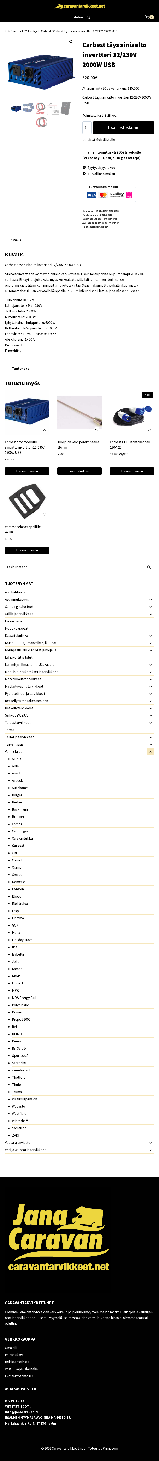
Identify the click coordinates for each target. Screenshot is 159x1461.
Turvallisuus (14, 744)
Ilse (14, 947)
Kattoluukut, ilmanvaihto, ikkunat (31, 643)
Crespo (17, 874)
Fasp (15, 911)
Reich (16, 1026)
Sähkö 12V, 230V (16, 715)
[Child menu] (150, 599)
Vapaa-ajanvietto (17, 1142)
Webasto (18, 1106)
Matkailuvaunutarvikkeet (24, 686)
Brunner (18, 816)
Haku (150, 567)
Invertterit (110, 218)
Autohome (20, 787)
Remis (16, 1041)
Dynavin (18, 889)
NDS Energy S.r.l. (24, 997)
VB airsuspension (24, 1099)
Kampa (17, 968)
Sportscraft (20, 1055)
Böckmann (20, 809)
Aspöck (17, 780)
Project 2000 (21, 1019)
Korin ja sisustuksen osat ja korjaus (30, 650)
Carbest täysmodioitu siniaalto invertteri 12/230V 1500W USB (25, 447)
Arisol (16, 773)
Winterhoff (20, 1121)
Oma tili (11, 1348)
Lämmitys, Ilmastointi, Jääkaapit (29, 664)
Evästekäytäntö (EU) (20, 1376)
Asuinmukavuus (17, 599)
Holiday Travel (23, 940)
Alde (15, 766)
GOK (15, 925)
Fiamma (18, 918)
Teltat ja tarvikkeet (19, 737)
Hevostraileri (14, 621)
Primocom (110, 1448)
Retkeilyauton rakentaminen (26, 701)
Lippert (17, 983)
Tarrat (9, 729)
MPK (15, 990)
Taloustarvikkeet (18, 722)
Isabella (18, 954)
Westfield (19, 1113)
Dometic (18, 882)
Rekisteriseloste (17, 1362)
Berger (17, 795)
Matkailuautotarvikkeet (23, 679)
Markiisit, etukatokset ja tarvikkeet (31, 672)
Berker (17, 802)
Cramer (17, 867)
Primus (17, 1012)
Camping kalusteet (19, 606)
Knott (16, 976)
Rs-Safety (19, 1048)
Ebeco (16, 896)
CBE (15, 853)
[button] (71, 42)
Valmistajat (13, 751)
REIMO (17, 1034)
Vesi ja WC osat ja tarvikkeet (25, 1150)
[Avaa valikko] (9, 17)
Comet (17, 860)
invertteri (114, 222)
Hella (16, 932)
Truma (17, 1092)
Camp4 (17, 824)
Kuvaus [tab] (16, 240)
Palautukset (14, 1355)
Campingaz (20, 831)
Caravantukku (22, 838)
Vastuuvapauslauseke (21, 1369)
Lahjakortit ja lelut (19, 657)
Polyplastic (20, 1005)
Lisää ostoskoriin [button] (27, 471)
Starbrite (19, 1063)
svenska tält (21, 1070)
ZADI (15, 1135)
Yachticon (19, 1128)
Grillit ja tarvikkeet (19, 614)
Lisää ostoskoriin (123, 127)
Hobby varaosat (16, 628)
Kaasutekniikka (16, 635)
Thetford (19, 1077)
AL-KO (16, 758)
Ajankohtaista (15, 592)
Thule (16, 1084)
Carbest (98, 218)
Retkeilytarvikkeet (19, 708)
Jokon (16, 961)
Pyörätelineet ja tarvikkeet (25, 693)
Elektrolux (20, 903)
